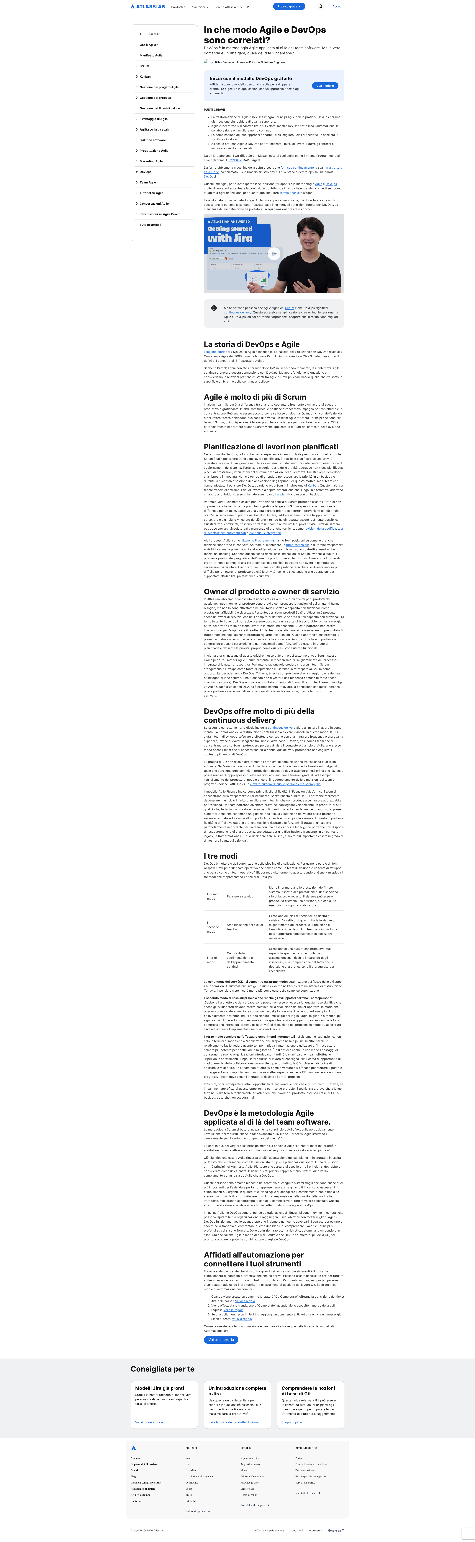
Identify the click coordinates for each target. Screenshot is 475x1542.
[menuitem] (250, 6)
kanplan (280, 494)
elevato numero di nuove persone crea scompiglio (285, 784)
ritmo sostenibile (297, 545)
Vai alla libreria (221, 1339)
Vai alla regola (245, 1301)
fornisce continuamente (297, 167)
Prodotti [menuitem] (177, 7)
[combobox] (332, 1530)
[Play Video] (274, 253)
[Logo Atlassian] (148, 6)
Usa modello (325, 85)
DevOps (209, 176)
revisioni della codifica (320, 528)
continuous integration (265, 533)
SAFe (238, 160)
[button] (250, 6)
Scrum (289, 308)
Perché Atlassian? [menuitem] (226, 7)
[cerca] (320, 6)
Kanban (313, 485)
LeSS (231, 160)
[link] (337, 6)
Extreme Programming (258, 540)
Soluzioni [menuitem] (198, 7)
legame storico (216, 352)
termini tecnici (290, 193)
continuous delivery (281, 727)
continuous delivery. (238, 312)
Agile (318, 184)
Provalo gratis (287, 6)
